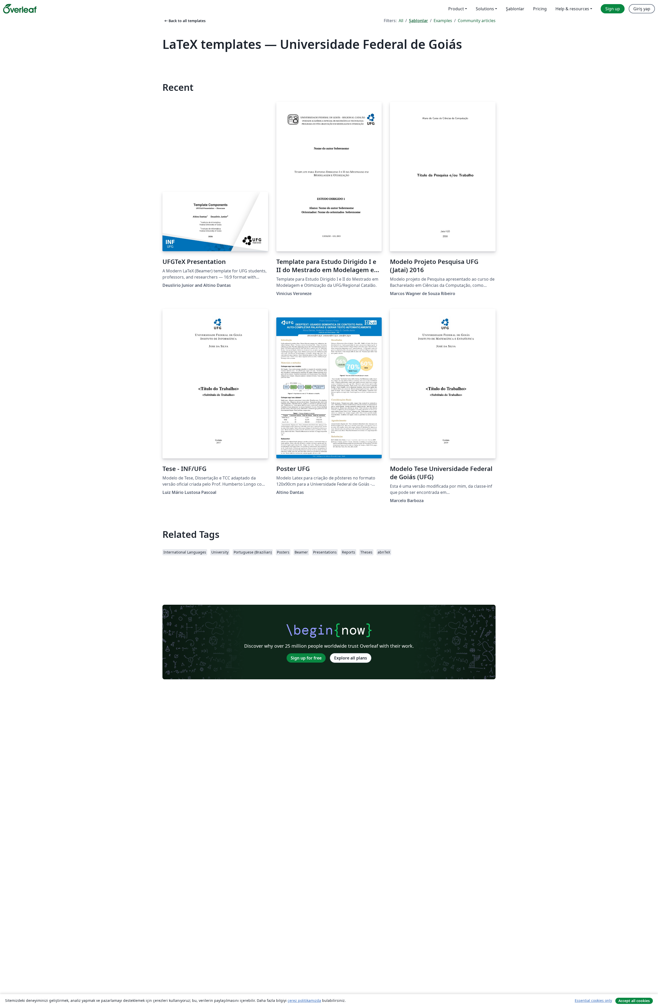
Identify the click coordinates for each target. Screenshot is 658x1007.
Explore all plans (350, 658)
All (401, 20)
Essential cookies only (593, 1000)
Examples (443, 20)
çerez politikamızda (304, 1000)
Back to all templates (184, 20)
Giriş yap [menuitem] (641, 9)
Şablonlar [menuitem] (515, 9)
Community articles (477, 20)
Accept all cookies (634, 1000)
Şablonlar (418, 20)
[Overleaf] (19, 8)
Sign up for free (306, 658)
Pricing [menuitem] (540, 9)
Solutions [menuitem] (485, 9)
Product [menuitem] (456, 9)
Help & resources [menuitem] (572, 9)
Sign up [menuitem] (612, 9)
